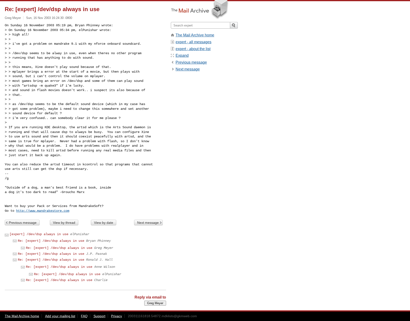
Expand (182, 55)
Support (99, 316)
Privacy (116, 316)
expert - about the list (193, 49)
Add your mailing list (60, 316)
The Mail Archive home (195, 35)
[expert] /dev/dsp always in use (38, 234)
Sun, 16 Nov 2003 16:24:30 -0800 (49, 18)
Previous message (23, 222)
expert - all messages (193, 42)
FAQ (84, 316)
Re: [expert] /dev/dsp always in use (51, 241)
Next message (148, 222)
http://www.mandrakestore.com (42, 211)
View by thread (64, 222)
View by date (103, 222)
